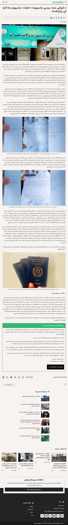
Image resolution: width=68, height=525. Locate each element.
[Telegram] (46, 515)
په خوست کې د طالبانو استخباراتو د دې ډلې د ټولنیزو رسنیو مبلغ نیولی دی (29, 413)
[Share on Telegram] (56, 17)
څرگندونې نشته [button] (8, 385)
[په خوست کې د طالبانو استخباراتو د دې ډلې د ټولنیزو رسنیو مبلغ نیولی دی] (45, 414)
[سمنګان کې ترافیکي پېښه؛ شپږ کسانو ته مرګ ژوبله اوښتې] (45, 406)
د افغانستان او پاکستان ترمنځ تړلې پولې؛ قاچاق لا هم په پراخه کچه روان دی (59, 466)
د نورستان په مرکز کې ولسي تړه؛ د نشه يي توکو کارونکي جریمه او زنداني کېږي (9, 466)
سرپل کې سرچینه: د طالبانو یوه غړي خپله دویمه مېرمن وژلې (30, 437)
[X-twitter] (58, 515)
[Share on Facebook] (64, 17)
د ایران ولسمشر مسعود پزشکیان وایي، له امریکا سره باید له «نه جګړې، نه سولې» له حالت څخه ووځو (30, 422)
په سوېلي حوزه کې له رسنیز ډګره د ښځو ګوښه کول (26, 465)
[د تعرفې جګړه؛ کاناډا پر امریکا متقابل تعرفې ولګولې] (45, 430)
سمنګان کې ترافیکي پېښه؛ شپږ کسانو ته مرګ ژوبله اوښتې (30, 405)
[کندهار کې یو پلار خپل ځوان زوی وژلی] (45, 399)
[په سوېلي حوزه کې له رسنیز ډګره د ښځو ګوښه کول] (25, 457)
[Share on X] (61, 17)
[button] (65, 2)
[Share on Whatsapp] (59, 17)
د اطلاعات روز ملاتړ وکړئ (34, 480)
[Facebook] (62, 515)
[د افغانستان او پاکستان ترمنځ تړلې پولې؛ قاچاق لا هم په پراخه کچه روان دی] (58, 457)
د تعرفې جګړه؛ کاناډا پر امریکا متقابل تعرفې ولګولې (29, 429)
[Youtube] (54, 515)
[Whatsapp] (42, 515)
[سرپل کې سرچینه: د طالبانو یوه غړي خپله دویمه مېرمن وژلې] (45, 438)
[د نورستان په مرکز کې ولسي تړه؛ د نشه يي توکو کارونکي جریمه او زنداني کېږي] (9, 457)
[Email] (11, 377)
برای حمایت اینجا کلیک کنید (55, 367)
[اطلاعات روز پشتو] (58, 2)
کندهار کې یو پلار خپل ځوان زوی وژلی (31, 396)
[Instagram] (50, 515)
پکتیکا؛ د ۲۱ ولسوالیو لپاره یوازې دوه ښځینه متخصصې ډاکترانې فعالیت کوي (43, 457)
